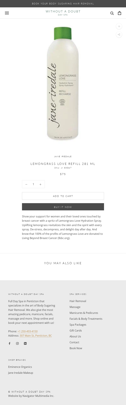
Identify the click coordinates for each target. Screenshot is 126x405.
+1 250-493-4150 (28, 331)
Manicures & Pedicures (84, 313)
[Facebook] (9, 343)
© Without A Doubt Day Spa (29, 391)
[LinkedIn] (25, 343)
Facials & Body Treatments (86, 319)
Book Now (76, 348)
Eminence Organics (20, 367)
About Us (75, 336)
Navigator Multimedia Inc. (38, 396)
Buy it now (63, 207)
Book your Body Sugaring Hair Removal (63, 3)
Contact (74, 342)
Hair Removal (78, 301)
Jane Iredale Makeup (20, 373)
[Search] (112, 13)
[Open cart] (119, 13)
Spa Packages (78, 324)
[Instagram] (17, 343)
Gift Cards (76, 330)
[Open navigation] (7, 12)
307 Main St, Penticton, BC (36, 335)
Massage (75, 307)
